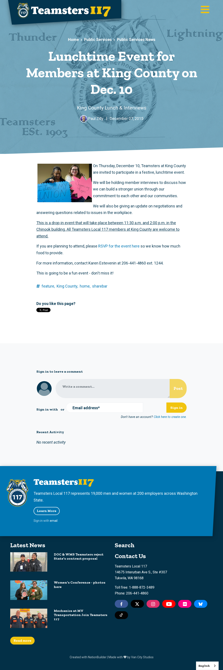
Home (73, 39)
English (204, 665)
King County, (67, 286)
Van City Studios (142, 657)
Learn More (46, 511)
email (53, 520)
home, (85, 286)
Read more (22, 640)
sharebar (99, 286)
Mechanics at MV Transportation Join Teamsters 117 (80, 615)
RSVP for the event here (119, 246)
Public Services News (136, 39)
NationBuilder (97, 657)
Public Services (98, 39)
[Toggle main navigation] (205, 10)
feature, (48, 286)
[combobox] (207, 666)
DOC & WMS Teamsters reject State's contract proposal (78, 556)
